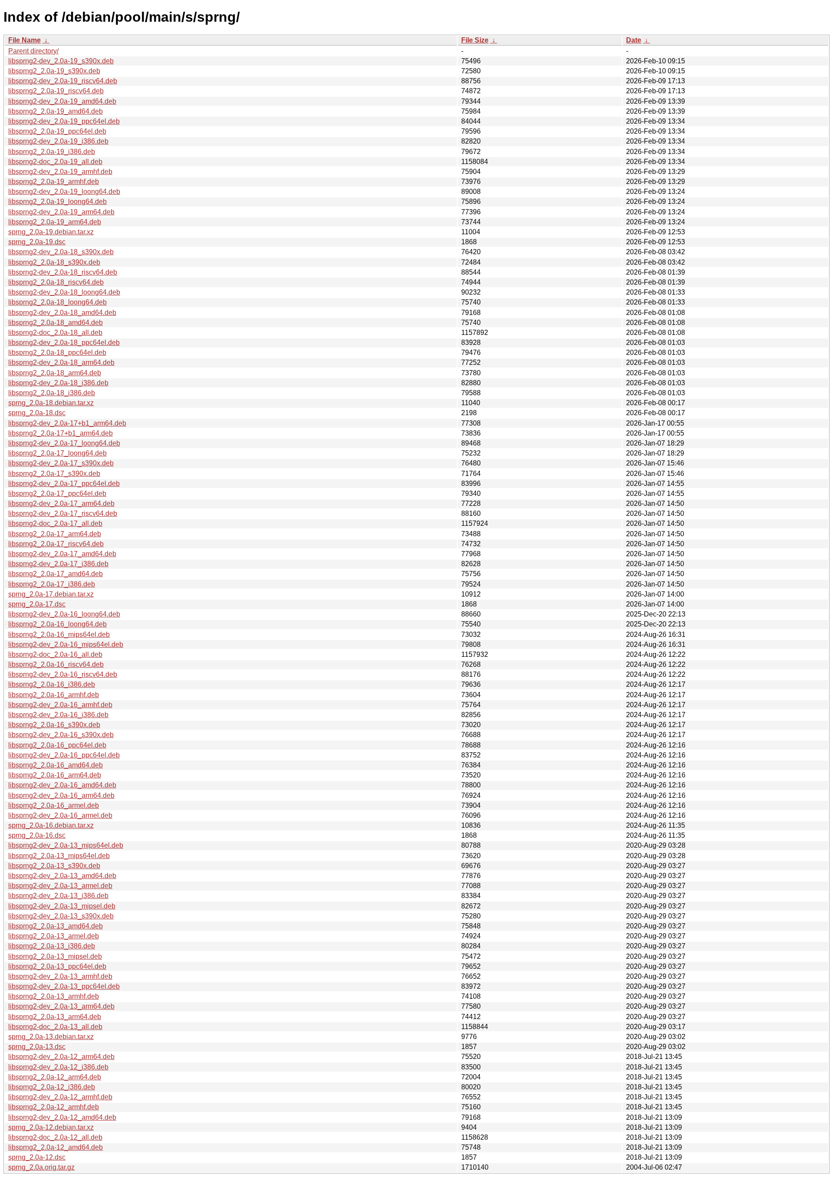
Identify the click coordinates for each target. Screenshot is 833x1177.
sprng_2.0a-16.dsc (37, 835)
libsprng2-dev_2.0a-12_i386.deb (58, 1067)
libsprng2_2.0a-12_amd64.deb (55, 1147)
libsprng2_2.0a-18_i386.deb (51, 393)
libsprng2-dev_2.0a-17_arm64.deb (61, 503)
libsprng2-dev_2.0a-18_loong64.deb (64, 292)
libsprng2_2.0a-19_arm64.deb (54, 222)
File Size (475, 40)
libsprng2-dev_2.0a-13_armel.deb (60, 885)
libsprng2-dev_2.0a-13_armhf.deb (60, 976)
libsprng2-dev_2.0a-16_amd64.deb (62, 785)
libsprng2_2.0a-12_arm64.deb (54, 1077)
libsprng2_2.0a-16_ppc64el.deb (57, 745)
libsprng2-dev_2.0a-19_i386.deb (58, 141)
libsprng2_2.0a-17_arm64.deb (54, 534)
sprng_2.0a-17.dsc (37, 604)
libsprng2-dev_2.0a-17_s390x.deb (61, 463)
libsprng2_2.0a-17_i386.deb (51, 584)
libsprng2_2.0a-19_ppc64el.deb (57, 131)
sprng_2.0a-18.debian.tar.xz (51, 403)
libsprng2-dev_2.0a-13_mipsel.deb (61, 906)
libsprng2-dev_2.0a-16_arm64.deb (61, 795)
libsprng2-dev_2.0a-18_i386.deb (58, 383)
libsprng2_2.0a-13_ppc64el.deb (57, 966)
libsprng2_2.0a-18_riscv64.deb (56, 282)
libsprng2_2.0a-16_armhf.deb (53, 694)
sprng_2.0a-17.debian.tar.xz (51, 594)
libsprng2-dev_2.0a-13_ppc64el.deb (64, 986)
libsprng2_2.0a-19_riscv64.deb (56, 91)
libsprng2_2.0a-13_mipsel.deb (55, 956)
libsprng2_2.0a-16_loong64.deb (57, 624)
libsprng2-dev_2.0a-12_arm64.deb (61, 1056)
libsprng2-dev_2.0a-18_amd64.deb (62, 312)
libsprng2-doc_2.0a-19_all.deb (55, 161)
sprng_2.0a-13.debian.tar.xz (51, 1036)
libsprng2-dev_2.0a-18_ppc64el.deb (64, 342)
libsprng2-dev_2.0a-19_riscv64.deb (62, 81)
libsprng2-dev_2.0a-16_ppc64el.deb (64, 755)
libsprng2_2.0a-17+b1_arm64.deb (60, 433)
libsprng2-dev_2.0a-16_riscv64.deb (62, 674)
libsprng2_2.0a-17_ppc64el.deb (57, 493)
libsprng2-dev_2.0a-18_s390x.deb (61, 252)
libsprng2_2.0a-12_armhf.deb (53, 1107)
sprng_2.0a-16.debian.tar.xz (51, 825)
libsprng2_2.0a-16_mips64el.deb (59, 634)
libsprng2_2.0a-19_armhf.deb (53, 181)
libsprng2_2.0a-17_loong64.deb (57, 453)
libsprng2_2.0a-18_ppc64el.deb (57, 352)
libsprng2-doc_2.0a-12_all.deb (55, 1137)
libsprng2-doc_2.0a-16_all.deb (55, 654)
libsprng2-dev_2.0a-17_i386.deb (58, 563)
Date (633, 40)
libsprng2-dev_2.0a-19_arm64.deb (61, 212)
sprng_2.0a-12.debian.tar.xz (51, 1127)
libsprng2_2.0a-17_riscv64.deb (56, 544)
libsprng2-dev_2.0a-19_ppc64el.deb (64, 121)
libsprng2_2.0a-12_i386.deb (51, 1087)
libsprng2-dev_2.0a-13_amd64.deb (62, 875)
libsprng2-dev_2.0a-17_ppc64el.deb (64, 483)
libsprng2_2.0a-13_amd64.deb (55, 926)
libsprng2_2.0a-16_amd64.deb (55, 765)
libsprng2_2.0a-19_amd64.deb (55, 111)
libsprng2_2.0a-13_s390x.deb (54, 865)
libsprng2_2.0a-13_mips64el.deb (59, 855)
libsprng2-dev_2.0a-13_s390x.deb (61, 916)
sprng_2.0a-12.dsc (37, 1157)
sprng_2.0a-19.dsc (37, 242)
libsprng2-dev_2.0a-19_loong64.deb (64, 191)
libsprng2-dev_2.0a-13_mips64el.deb (65, 845)
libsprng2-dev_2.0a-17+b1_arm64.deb (67, 423)
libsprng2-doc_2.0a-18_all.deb (55, 332)
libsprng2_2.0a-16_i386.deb (51, 684)
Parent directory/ (33, 51)
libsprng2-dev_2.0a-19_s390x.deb (61, 61)
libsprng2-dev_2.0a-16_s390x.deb (61, 734)
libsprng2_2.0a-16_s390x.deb (54, 724)
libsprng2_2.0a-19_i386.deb (51, 151)
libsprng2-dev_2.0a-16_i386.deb (58, 714)
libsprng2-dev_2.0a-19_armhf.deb (60, 171)
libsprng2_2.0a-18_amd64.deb (55, 322)
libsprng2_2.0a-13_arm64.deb (54, 1016)
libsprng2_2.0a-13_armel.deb (53, 936)
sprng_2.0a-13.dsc (37, 1046)
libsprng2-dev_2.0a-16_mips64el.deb (65, 644)
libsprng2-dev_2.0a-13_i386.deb (58, 895)
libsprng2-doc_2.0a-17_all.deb (55, 523)
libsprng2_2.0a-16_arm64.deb (54, 775)
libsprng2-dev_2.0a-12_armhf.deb (60, 1097)
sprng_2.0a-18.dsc (37, 412)
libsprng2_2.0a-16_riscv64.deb (56, 664)
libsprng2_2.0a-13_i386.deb (51, 946)
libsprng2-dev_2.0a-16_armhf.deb (60, 704)
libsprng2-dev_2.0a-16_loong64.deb (64, 614)
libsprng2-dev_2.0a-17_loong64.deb (64, 443)
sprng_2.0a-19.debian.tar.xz (51, 232)
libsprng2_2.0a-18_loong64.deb (57, 302)
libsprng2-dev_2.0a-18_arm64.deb (61, 362)
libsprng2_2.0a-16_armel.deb (53, 805)
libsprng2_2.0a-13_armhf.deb (53, 996)
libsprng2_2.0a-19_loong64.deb (57, 201)
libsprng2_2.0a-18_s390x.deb (54, 262)
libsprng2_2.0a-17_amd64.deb (55, 573)
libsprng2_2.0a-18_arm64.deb (54, 373)
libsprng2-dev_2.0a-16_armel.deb (60, 815)
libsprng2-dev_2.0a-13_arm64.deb (61, 1006)
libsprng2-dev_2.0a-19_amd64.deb (62, 101)
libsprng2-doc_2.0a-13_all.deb (55, 1026)
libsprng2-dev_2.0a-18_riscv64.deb (62, 272)
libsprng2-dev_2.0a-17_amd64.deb (62, 553)
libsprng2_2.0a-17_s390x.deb (54, 473)
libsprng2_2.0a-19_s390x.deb (54, 71)
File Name (24, 40)
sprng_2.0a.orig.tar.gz (41, 1167)
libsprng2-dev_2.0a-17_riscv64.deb (62, 513)
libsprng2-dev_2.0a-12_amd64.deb (62, 1117)
